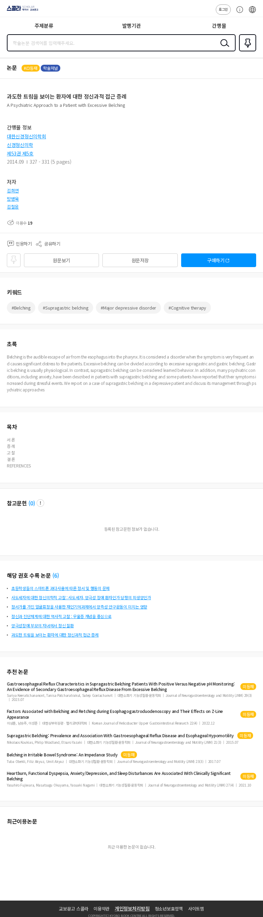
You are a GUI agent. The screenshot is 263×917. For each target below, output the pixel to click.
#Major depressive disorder (128, 307)
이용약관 (101, 908)
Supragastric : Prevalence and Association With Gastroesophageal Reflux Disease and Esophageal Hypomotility (120, 735)
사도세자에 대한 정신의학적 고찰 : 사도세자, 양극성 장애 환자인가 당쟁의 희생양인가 (81, 597)
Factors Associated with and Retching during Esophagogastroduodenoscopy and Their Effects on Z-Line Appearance (115, 713)
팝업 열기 (40, 503)
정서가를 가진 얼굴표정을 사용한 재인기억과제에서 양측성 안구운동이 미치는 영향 (79, 607)
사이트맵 (196, 908)
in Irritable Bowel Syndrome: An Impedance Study (62, 754)
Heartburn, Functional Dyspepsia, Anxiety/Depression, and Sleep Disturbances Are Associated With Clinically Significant (119, 775)
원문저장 (140, 260)
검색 (223, 48)
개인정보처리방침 (132, 908)
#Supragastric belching (65, 307)
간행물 (219, 25)
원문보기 (61, 260)
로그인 (223, 9)
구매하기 (216, 260)
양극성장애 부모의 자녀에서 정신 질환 (42, 625)
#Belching (21, 307)
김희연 (13, 190)
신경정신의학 (20, 144)
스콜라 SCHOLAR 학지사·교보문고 (21, 10)
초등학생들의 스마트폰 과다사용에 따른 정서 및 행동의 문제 (60, 588)
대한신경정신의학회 (26, 136)
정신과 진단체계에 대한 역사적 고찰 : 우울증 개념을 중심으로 (61, 616)
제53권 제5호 (20, 153)
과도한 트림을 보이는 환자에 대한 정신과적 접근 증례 (55, 635)
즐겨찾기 (246, 50)
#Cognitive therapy (187, 307)
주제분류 (44, 25)
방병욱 (13, 199)
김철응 (13, 206)
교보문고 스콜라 (73, 908)
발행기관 (131, 25)
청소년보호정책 (169, 908)
